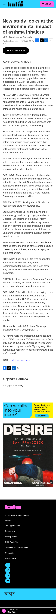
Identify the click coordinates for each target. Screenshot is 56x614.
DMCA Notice (10, 558)
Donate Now (10, 531)
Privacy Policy (11, 537)
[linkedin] (7, 575)
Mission (8, 520)
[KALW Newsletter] (28, 410)
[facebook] (7, 565)
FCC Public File (11, 542)
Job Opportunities (12, 526)
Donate (48, 4)
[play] (4, 610)
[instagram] (7, 570)
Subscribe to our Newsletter (16, 547)
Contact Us (9, 553)
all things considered (22, 360)
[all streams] (52, 611)
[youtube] (7, 580)
